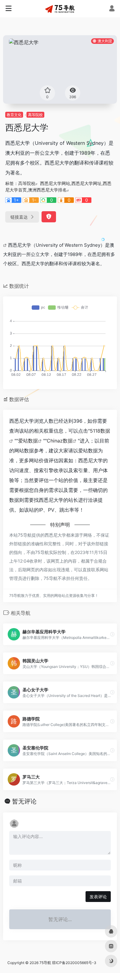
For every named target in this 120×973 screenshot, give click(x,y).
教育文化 (14, 114)
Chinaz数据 (60, 441)
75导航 (45, 962)
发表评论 (98, 896)
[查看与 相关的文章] (5, 245)
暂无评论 (24, 801)
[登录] (112, 9)
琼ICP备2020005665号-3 (74, 962)
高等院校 (35, 114)
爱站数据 (28, 441)
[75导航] (60, 8)
